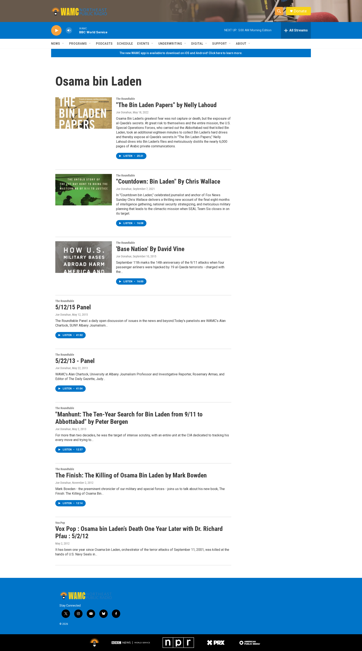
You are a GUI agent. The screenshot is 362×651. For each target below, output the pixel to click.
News (55, 43)
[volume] (68, 30)
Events (143, 43)
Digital (197, 43)
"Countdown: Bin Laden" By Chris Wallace (168, 181)
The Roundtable (125, 98)
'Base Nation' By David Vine (150, 249)
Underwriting (170, 43)
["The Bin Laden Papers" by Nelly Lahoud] (83, 113)
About (241, 43)
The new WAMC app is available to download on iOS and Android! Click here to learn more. (181, 53)
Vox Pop (60, 522)
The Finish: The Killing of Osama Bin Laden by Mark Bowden (131, 475)
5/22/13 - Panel (75, 360)
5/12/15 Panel (73, 307)
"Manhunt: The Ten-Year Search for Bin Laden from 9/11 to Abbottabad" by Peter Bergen (129, 418)
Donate (300, 11)
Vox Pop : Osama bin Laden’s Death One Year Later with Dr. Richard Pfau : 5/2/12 (139, 532)
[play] (56, 30)
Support (219, 43)
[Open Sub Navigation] (63, 43)
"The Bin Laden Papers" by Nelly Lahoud (166, 105)
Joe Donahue (124, 112)
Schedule (125, 43)
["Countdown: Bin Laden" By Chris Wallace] (83, 189)
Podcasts (104, 43)
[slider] (75, 30)
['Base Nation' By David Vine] (83, 257)
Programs (78, 43)
